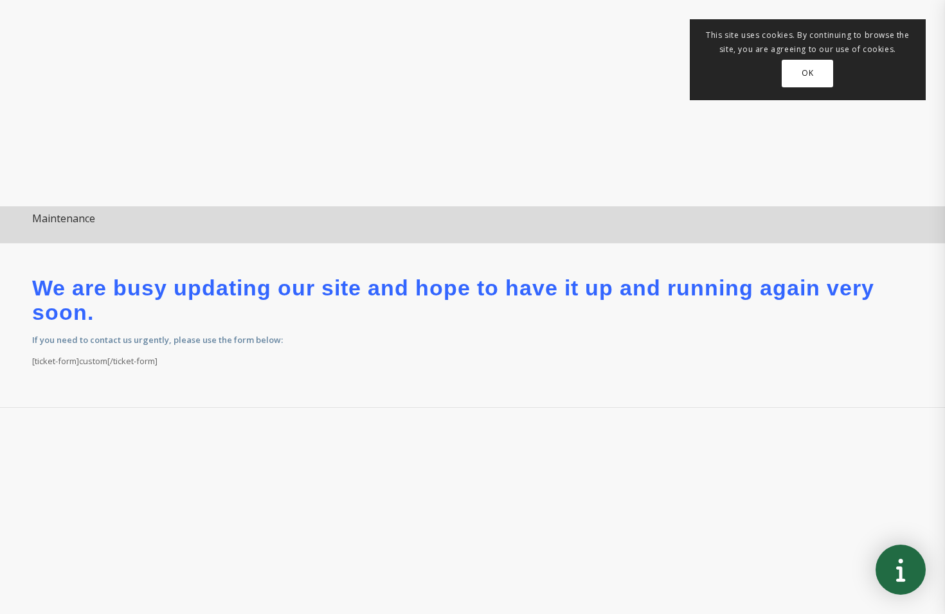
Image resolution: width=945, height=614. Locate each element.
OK (807, 72)
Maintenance (63, 218)
